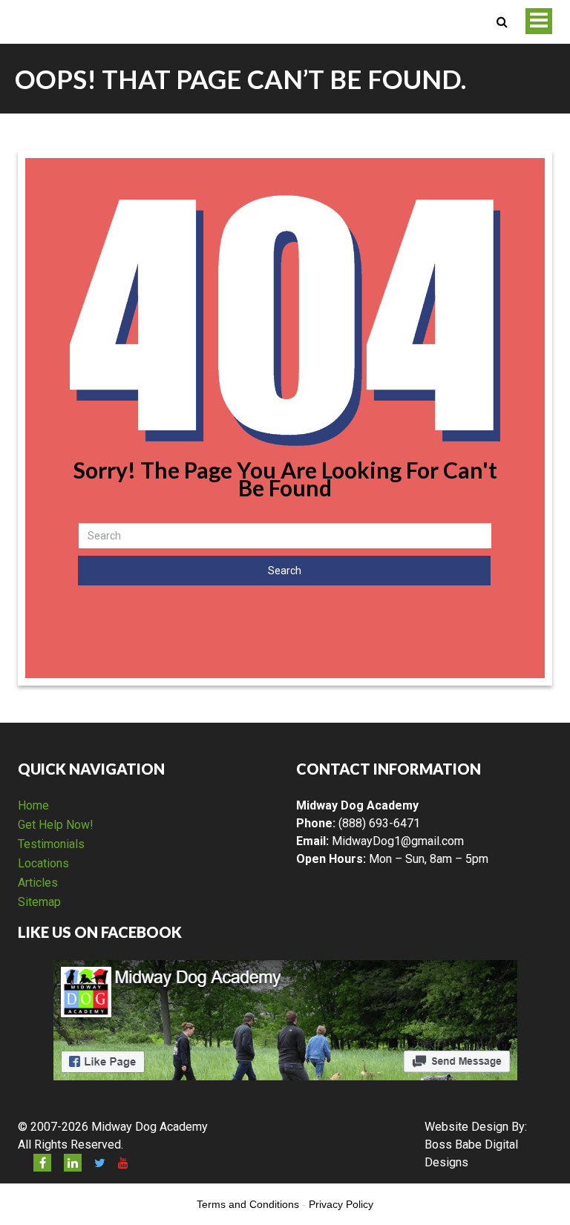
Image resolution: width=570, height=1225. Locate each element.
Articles (38, 883)
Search (284, 571)
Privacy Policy (341, 1204)
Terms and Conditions (248, 1204)
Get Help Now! (56, 825)
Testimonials (51, 844)
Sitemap (39, 902)
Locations (43, 863)
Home (33, 805)
